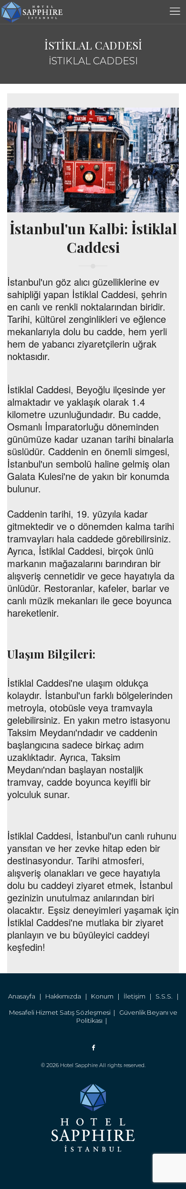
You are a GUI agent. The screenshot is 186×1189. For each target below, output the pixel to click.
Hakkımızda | (68, 996)
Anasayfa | (26, 996)
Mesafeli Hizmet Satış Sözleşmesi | (64, 1012)
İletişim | (139, 996)
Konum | (107, 996)
